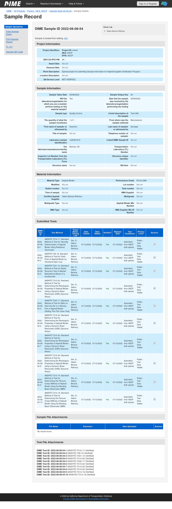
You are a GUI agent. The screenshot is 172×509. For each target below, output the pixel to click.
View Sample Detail (12, 33)
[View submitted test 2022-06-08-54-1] (154, 244)
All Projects (19, 10)
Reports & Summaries (51, 3)
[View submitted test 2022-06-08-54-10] (154, 399)
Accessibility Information (98, 498)
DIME (9, 10)
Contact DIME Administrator (75, 498)
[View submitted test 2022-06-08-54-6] (154, 323)
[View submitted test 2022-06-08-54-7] (154, 343)
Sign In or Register (148, 3)
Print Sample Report (12, 40)
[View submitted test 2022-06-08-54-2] (154, 257)
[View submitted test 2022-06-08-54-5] (154, 306)
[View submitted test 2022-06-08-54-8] (154, 363)
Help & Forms (76, 3)
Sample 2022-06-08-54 (61, 10)
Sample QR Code (14, 51)
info (66, 38)
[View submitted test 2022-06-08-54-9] (154, 382)
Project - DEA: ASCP (37, 10)
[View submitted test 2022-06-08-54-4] (154, 288)
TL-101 (9, 46)
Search (29, 3)
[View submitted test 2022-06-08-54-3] (154, 271)
